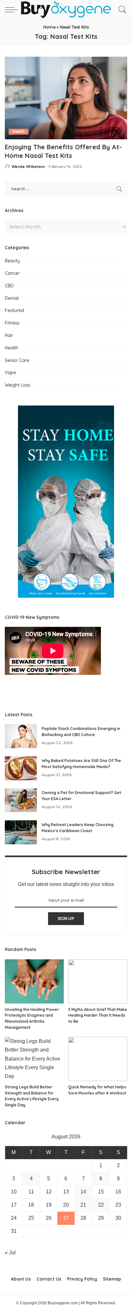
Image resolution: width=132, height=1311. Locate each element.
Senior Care (17, 360)
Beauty (12, 261)
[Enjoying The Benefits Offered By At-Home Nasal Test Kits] (66, 98)
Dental (12, 298)
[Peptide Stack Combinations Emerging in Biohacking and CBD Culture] (21, 736)
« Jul (10, 1252)
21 (83, 1205)
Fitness (12, 323)
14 (83, 1191)
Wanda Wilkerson (28, 166)
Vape (10, 372)
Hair (9, 335)
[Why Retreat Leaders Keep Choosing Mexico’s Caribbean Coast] (21, 832)
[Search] (120, 9)
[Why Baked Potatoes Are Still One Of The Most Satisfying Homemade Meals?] (21, 768)
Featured (14, 310)
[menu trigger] (13, 9)
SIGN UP (66, 918)
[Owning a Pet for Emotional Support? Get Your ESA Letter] (21, 800)
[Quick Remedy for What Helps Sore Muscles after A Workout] (97, 1059)
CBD (9, 286)
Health (18, 131)
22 (101, 1205)
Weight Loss (17, 385)
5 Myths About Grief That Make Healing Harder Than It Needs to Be (97, 1015)
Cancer (12, 273)
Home (49, 27)
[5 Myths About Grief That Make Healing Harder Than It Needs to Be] (97, 981)
